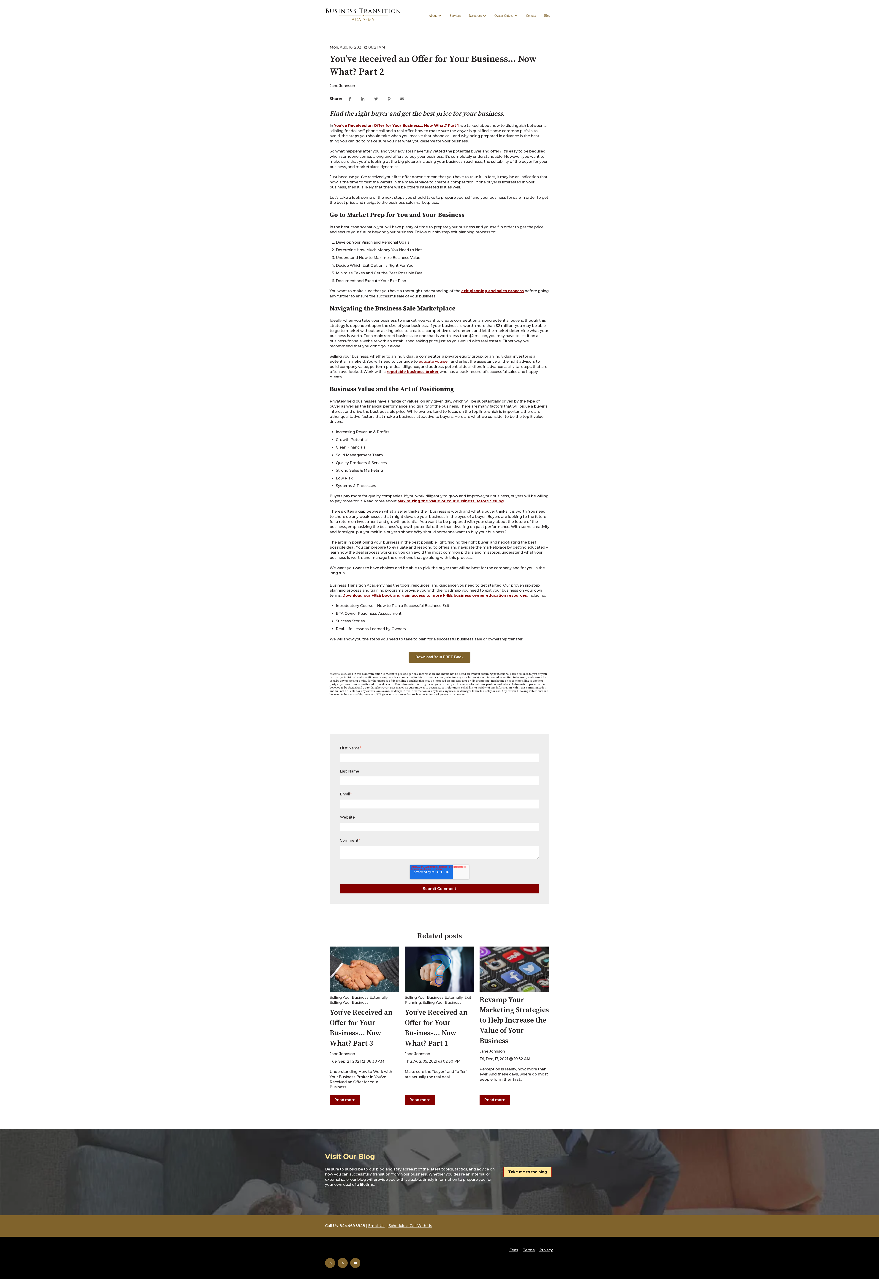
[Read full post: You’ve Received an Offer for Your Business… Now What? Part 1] (439, 969)
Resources (475, 15)
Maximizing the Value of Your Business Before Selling (451, 501)
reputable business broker (413, 372)
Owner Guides (503, 15)
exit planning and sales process (492, 291)
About (433, 15)
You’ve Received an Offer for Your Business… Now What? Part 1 (396, 125)
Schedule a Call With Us (410, 1226)
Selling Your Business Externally (359, 997)
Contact (531, 15)
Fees (513, 1250)
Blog (547, 15)
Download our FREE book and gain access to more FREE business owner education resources (434, 595)
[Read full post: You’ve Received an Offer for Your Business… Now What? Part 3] (364, 969)
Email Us (376, 1226)
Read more (344, 1100)
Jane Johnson (342, 86)
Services (455, 15)
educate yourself (434, 361)
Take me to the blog (527, 1172)
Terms (529, 1250)
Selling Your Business (349, 1002)
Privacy (546, 1250)
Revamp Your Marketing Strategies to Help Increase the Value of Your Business (514, 1021)
